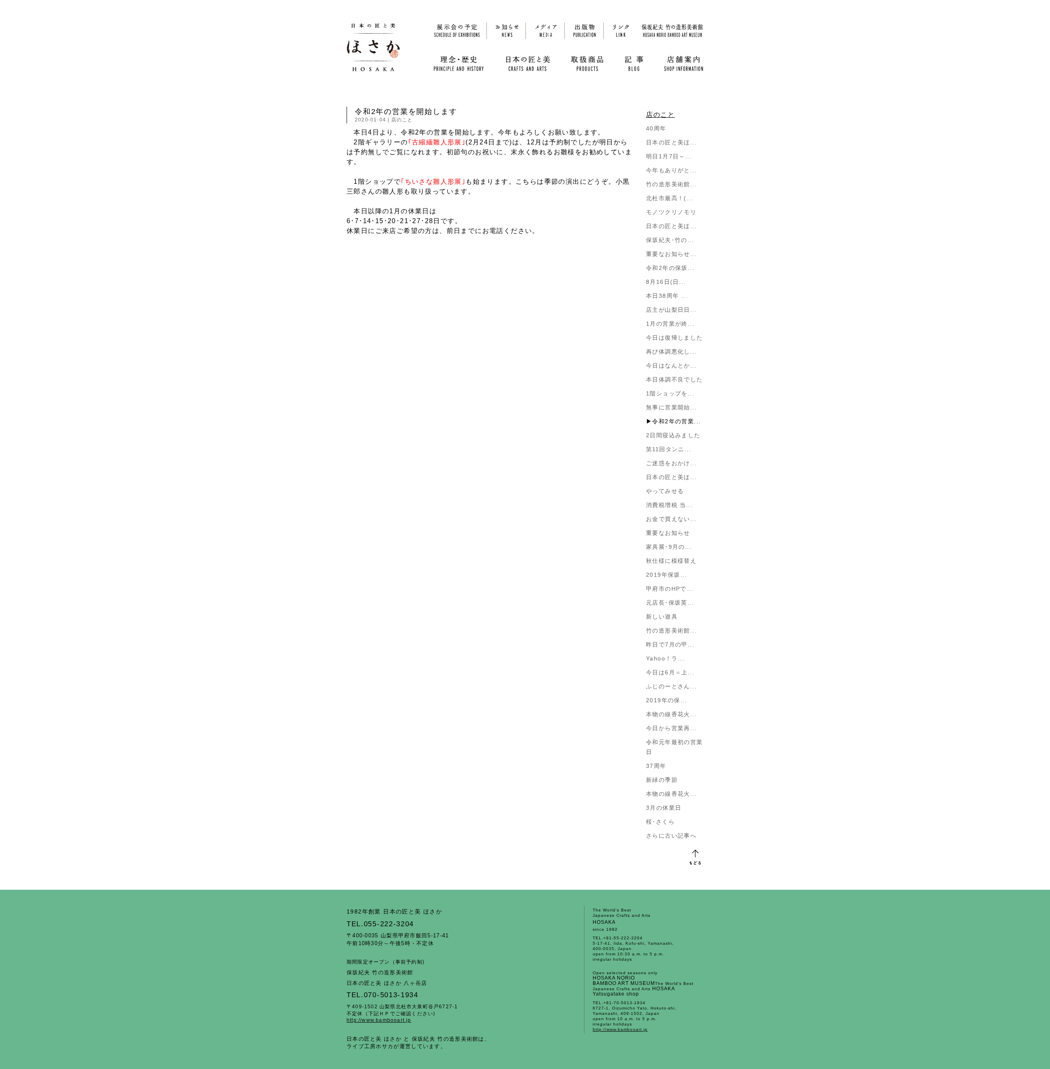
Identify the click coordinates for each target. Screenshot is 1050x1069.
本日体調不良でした (674, 379)
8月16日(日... (666, 282)
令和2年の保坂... (670, 268)
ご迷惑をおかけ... (671, 463)
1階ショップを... (670, 393)
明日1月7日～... (669, 156)
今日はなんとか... (671, 365)
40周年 (656, 128)
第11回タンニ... (668, 449)
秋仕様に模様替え (671, 560)
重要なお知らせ (668, 533)
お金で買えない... (671, 519)
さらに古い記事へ (671, 835)
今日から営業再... (671, 728)
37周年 (656, 766)
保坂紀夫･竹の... (670, 240)
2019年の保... (666, 700)
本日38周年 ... (667, 295)
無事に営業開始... (671, 407)
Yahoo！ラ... (665, 658)
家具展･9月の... (669, 547)
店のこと (402, 120)
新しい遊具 (662, 616)
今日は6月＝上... (670, 672)
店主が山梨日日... (671, 309)
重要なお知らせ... (671, 254)
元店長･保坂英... (670, 602)
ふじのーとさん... (671, 686)
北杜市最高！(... (669, 198)
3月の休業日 (663, 807)
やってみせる (665, 491)
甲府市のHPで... (669, 588)
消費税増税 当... (669, 505)
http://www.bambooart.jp (379, 1020)
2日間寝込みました (673, 435)
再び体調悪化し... (671, 351)
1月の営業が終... (670, 323)
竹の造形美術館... (671, 184)
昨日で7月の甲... (670, 644)
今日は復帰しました (674, 337)
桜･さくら (660, 821)
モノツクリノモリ (671, 212)
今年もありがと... (671, 170)
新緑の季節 (662, 780)
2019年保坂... (666, 574)
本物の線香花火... (671, 714)
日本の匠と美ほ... (671, 142)
